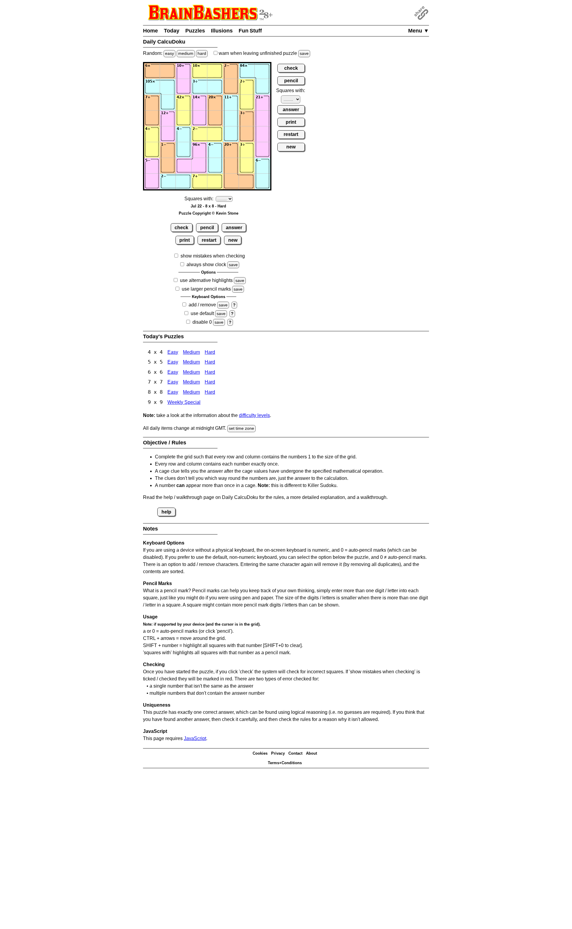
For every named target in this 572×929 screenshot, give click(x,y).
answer (234, 227)
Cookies (260, 753)
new (232, 240)
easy (169, 53)
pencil (207, 227)
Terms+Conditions (285, 763)
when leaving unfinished (263, 53)
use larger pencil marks (206, 288)
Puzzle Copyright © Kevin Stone (208, 213)
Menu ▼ (418, 31)
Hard (210, 352)
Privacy (278, 753)
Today (171, 31)
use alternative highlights (206, 280)
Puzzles (195, 31)
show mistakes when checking (213, 255)
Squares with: (198, 198)
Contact (295, 753)
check (181, 227)
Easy (172, 352)
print (184, 240)
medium (185, 53)
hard (202, 53)
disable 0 (202, 322)
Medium (191, 352)
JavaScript (195, 738)
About (311, 753)
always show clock (206, 264)
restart (209, 240)
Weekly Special (183, 402)
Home (150, 31)
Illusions (222, 31)
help (166, 511)
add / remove (202, 304)
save (304, 53)
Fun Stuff (250, 31)
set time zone (241, 428)
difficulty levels (254, 415)
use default (202, 313)
